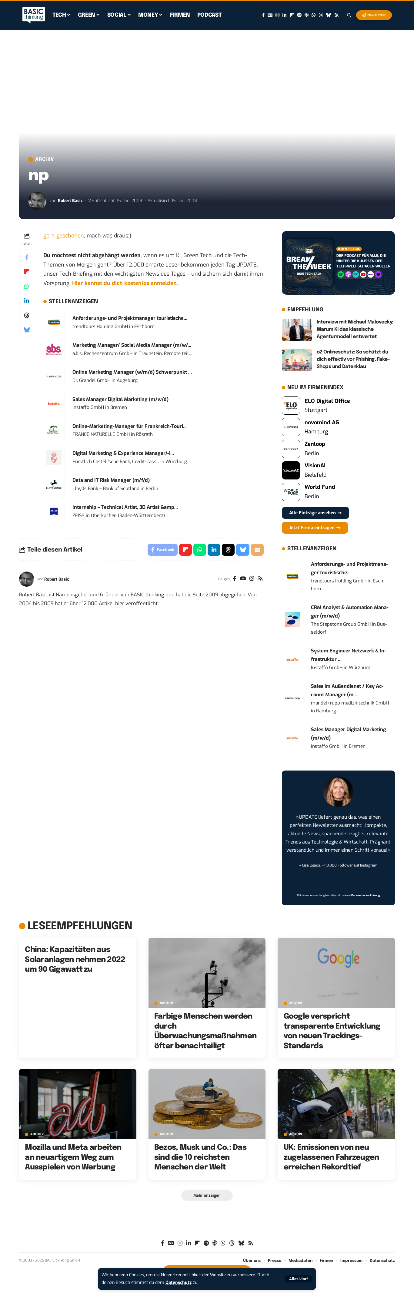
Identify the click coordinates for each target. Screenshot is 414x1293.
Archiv (44, 159)
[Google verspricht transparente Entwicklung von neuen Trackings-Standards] (336, 973)
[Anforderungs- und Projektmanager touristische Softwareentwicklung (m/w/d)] (54, 322)
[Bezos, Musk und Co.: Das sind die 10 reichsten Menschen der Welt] (207, 1104)
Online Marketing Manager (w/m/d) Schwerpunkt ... (132, 372)
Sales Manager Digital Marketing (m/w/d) (120, 399)
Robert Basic (70, 201)
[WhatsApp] (313, 15)
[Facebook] (263, 15)
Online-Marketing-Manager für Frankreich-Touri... (129, 426)
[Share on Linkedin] (26, 300)
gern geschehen (63, 235)
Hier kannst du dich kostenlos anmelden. (125, 283)
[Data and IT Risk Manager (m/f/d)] (54, 484)
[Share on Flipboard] (26, 271)
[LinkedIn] (284, 15)
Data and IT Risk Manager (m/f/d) (111, 480)
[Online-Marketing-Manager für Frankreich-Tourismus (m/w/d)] (54, 430)
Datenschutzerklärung (365, 895)
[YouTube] (242, 579)
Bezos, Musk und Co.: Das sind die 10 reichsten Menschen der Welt (200, 1157)
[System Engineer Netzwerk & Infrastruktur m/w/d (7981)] (292, 659)
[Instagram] (277, 15)
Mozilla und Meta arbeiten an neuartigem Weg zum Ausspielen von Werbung (73, 1157)
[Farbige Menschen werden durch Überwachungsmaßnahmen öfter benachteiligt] (207, 973)
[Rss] (336, 15)
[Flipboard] (291, 15)
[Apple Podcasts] (306, 15)
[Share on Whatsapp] (26, 286)
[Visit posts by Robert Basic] (37, 201)
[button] (298, 1278)
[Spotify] (299, 15)
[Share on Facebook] (26, 257)
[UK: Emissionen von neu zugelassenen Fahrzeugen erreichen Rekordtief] (336, 1104)
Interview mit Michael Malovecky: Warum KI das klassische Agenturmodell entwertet (355, 329)
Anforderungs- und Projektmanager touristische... (129, 318)
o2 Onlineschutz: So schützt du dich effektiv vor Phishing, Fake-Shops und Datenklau (353, 359)
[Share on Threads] (26, 315)
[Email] (257, 550)
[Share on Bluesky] (26, 330)
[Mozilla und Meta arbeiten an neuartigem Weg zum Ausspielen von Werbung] (77, 1104)
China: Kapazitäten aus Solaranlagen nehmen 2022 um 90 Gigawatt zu (75, 959)
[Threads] (321, 15)
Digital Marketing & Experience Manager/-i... (123, 453)
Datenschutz (178, 1282)
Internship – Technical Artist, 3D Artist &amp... (125, 507)
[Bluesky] (329, 15)
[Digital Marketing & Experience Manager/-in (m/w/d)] (54, 457)
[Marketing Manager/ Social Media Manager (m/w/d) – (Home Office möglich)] (54, 349)
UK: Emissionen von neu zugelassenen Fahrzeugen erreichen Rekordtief (331, 1157)
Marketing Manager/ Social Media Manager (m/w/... (131, 345)
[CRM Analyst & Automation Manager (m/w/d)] (292, 619)
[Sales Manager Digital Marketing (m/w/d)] (54, 403)
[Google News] (270, 15)
